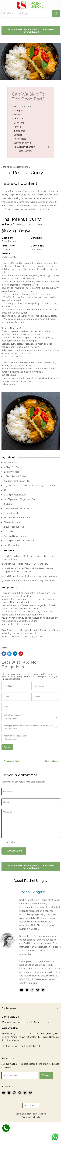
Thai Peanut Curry (22, 106)
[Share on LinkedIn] (15, 653)
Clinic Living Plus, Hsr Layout (26, 1046)
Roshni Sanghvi (25, 151)
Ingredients (19, 131)
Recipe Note (20, 139)
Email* (7, 696)
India (29, 1105)
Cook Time (19, 123)
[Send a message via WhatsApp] (55, 1136)
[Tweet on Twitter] (9, 653)
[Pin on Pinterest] (20, 653)
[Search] (56, 13)
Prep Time (19, 118)
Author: (17, 127)
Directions (19, 135)
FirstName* (9, 686)
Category (18, 110)
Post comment (14, 851)
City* (6, 707)
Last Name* (39, 686)
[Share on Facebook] (3, 653)
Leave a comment (22, 143)
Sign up (46, 1075)
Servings (18, 114)
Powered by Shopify (31, 1117)
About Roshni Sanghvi (24, 147)
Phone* (37, 696)
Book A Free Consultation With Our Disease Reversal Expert (31, 30)
